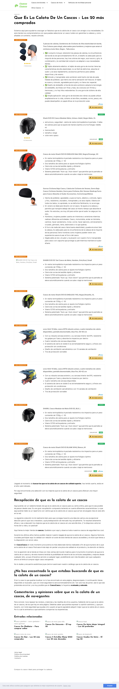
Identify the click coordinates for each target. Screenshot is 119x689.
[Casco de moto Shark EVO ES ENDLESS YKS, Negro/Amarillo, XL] (27, 302)
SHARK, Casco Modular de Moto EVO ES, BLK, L (62, 409)
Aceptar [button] (109, 685)
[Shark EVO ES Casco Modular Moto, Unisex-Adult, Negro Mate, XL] (27, 126)
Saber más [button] (67, 686)
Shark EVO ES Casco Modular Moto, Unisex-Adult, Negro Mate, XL (69, 118)
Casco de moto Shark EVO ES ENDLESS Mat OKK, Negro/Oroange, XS (70, 154)
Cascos (17, 14)
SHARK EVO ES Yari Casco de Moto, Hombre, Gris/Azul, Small (67, 260)
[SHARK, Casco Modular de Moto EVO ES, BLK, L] (27, 416)
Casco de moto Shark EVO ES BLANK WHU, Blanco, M (64, 447)
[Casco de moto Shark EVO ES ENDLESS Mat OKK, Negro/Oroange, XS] (27, 162)
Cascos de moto (57, 3)
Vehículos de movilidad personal (79, 3)
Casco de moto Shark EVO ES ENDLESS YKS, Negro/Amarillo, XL (68, 295)
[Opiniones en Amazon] (27, 63)
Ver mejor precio (97, 107)
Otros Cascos (36, 8)
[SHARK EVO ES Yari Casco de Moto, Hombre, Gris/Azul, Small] (27, 261)
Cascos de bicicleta (38, 3)
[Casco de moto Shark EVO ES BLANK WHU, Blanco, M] (27, 455)
